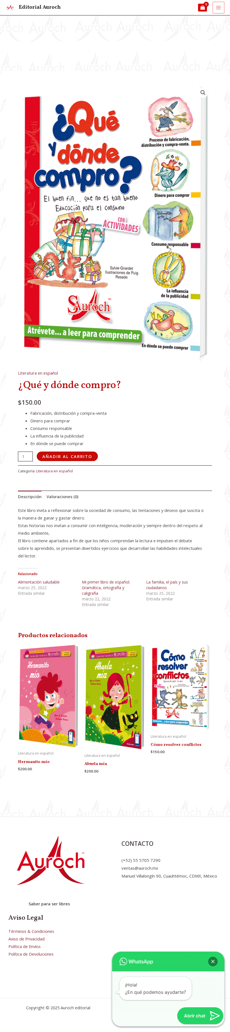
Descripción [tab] (30, 496)
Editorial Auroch (40, 7)
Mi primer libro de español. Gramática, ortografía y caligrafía (106, 587)
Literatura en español (38, 373)
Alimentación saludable (39, 582)
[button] (203, 93)
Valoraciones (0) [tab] (62, 496)
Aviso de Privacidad (26, 939)
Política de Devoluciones (31, 954)
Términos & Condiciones (31, 931)
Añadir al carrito (67, 456)
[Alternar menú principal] (218, 7)
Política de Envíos (24, 946)
